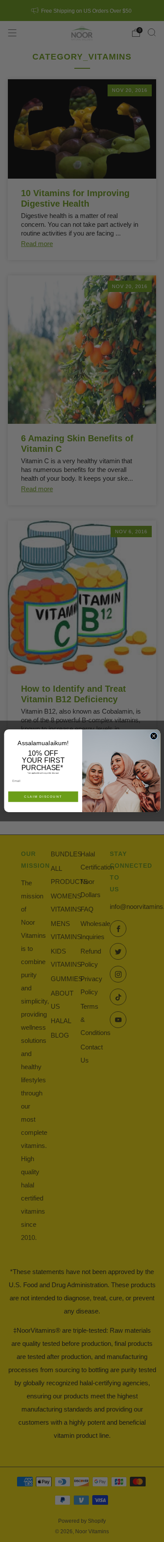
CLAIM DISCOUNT (43, 797)
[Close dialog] (153, 736)
